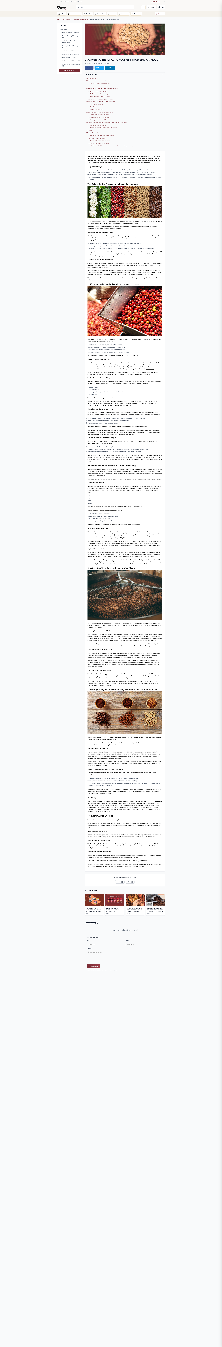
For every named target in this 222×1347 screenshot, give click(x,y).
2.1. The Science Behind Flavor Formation (99, 83)
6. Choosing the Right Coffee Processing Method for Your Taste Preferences (106, 122)
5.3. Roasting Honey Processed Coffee (98, 120)
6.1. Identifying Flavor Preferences (97, 125)
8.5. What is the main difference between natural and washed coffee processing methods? (113, 146)
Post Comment (93, 966)
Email (127, 940)
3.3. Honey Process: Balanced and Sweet (99, 96)
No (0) (131, 882)
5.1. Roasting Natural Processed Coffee (98, 114)
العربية (163, 2)
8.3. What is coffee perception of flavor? (99, 140)
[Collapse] (79, 29)
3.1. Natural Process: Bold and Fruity (97, 91)
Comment (90, 948)
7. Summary (89, 130)
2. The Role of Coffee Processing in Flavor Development (101, 81)
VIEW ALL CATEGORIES (69, 70)
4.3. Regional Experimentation (96, 109)
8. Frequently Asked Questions (94, 133)
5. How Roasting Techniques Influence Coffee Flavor (100, 112)
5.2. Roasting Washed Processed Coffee (99, 117)
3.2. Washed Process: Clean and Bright (98, 94)
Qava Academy (66, 19)
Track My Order (155, 2)
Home (58, 19)
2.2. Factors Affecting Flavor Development (99, 86)
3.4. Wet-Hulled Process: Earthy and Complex (100, 99)
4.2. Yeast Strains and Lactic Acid (97, 107)
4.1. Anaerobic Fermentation (95, 104)
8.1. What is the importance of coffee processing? (101, 135)
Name (89, 940)
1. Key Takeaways (91, 78)
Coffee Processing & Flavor (80, 19)
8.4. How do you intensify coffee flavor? (99, 143)
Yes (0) (121, 882)
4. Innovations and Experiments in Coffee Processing (100, 101)
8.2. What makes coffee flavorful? (97, 138)
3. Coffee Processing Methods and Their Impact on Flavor (102, 88)
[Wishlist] (143, 7)
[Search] (78, 7)
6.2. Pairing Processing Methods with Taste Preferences (103, 127)
